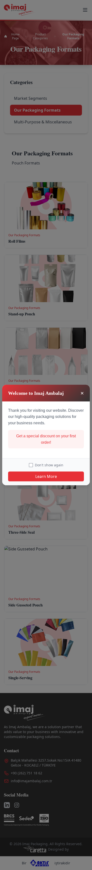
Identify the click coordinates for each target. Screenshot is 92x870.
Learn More (46, 476)
